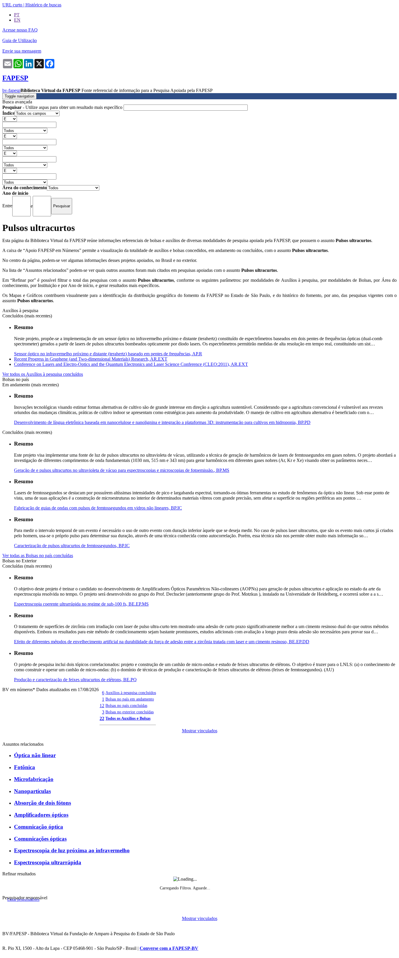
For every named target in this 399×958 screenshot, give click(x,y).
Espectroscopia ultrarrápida (47, 862)
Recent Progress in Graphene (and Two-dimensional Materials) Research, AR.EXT (90, 359)
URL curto (12, 4)
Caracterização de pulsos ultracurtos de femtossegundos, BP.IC (72, 545)
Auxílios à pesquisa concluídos (130, 692)
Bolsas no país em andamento (129, 699)
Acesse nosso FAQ (20, 29)
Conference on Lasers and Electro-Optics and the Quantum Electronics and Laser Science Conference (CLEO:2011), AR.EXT (131, 364)
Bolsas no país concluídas (126, 705)
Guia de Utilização (19, 40)
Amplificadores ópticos (41, 815)
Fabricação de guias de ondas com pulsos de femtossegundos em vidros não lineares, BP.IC (98, 507)
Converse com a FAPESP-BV (169, 948)
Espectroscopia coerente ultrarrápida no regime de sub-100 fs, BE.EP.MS (81, 603)
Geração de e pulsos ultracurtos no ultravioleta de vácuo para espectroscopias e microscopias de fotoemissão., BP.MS (121, 470)
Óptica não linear (35, 755)
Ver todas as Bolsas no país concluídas (37, 555)
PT (17, 14)
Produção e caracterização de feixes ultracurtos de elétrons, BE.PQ (75, 679)
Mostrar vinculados (199, 730)
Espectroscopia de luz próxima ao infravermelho (72, 850)
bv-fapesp (11, 90)
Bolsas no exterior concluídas (129, 712)
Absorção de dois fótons (42, 803)
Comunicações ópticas (40, 839)
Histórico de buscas (43, 4)
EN (17, 20)
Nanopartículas (32, 791)
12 (102, 705)
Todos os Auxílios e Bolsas (127, 718)
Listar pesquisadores (23, 900)
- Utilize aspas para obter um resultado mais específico (63, 107)
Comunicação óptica (38, 827)
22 (102, 718)
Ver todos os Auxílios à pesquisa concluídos (42, 374)
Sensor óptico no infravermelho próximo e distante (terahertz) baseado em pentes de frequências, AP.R (108, 353)
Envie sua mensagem (21, 50)
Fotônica (24, 767)
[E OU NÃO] (9, 118)
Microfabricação (33, 779)
